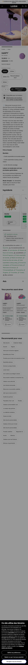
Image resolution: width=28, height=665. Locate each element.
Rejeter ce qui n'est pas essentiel (14, 657)
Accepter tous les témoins (14, 661)
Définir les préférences (14, 652)
